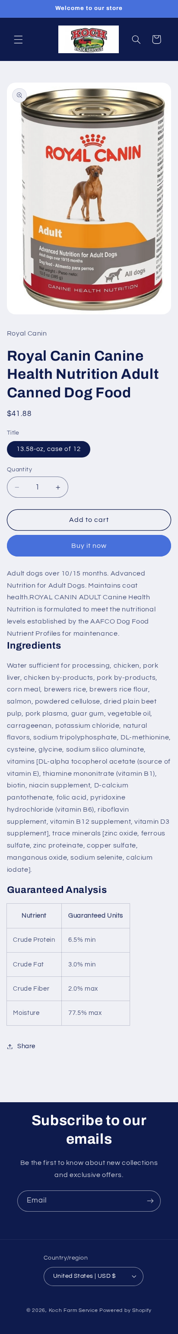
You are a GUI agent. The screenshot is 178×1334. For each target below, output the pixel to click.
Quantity (19, 470)
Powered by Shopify (125, 1310)
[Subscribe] (150, 1201)
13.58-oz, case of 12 (48, 449)
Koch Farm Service (74, 1310)
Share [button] (26, 1046)
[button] (18, 39)
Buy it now (89, 545)
